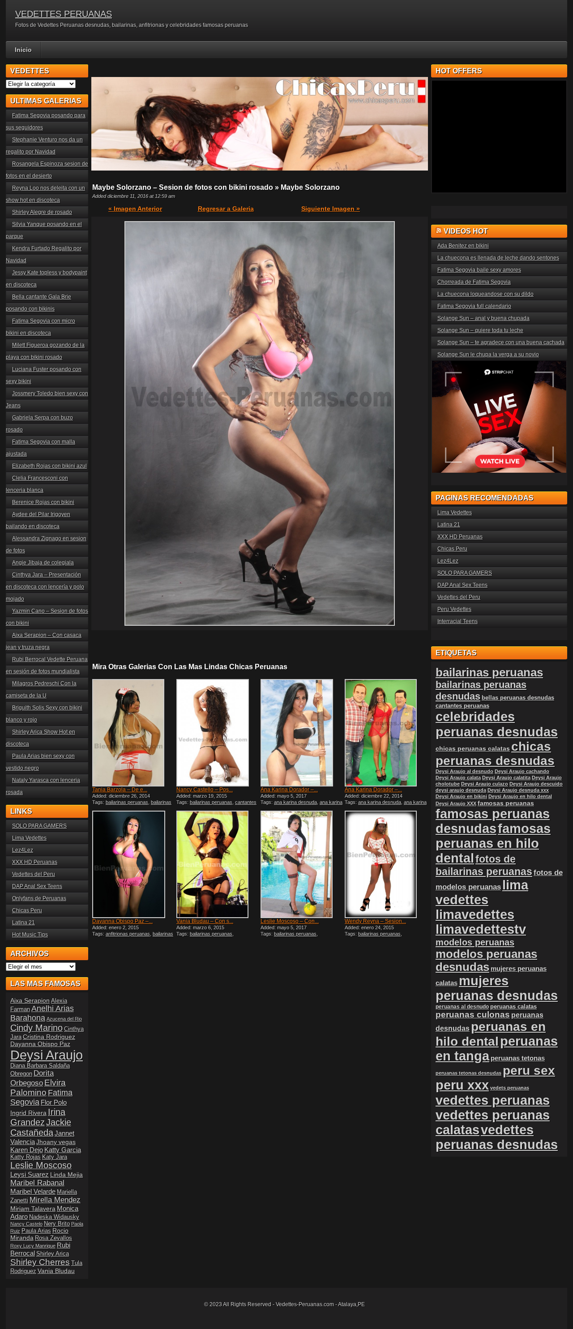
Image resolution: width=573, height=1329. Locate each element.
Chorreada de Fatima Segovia (474, 282)
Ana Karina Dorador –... (289, 789)
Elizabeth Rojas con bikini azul (49, 466)
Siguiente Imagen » (330, 208)
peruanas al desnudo (462, 1007)
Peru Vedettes (454, 609)
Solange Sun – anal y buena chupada (483, 318)
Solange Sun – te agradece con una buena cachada (500, 342)
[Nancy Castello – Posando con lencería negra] (217, 732)
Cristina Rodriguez (49, 1036)
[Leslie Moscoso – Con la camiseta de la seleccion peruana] (302, 864)
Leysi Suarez (29, 1174)
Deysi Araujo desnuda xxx (518, 790)
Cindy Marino (36, 1028)
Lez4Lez (22, 850)
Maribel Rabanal (37, 1183)
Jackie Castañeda (40, 1127)
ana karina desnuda (295, 802)
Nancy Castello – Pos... (204, 789)
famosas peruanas (506, 803)
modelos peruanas (475, 942)
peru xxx (462, 1085)
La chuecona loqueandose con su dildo (485, 294)
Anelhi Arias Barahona (42, 1013)
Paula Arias (36, 1231)
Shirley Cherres (40, 1262)
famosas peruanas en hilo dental (493, 843)
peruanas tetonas (518, 1058)
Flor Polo (54, 1102)
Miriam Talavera (33, 1208)
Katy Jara (54, 1157)
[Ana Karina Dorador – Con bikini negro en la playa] (302, 732)
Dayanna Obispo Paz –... (122, 921)
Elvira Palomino (38, 1087)
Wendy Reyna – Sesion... (375, 921)
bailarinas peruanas (127, 802)
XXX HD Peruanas (34, 862)
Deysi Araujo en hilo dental (520, 796)
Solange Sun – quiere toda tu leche (480, 330)
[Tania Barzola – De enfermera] (133, 732)
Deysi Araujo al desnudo (464, 771)
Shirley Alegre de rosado (42, 212)
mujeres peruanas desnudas (497, 988)
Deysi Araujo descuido (536, 783)
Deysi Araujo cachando (522, 771)
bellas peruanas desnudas (518, 698)
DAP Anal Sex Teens (37, 886)
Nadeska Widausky (54, 1217)
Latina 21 (23, 922)
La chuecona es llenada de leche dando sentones (498, 258)
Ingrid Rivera (28, 1112)
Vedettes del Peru (33, 874)
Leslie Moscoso (41, 1165)
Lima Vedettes (29, 838)
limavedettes (475, 914)
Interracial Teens (457, 621)
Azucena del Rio (64, 1018)
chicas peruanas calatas (473, 748)
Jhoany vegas (56, 1141)
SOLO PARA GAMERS (39, 826)
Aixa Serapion (30, 1000)
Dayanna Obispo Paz (40, 1043)
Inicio (23, 49)
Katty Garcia (62, 1150)
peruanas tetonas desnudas (468, 1073)
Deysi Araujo (46, 1054)
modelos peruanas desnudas (486, 960)
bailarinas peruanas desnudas (131, 804)
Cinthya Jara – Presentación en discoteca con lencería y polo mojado (45, 587)
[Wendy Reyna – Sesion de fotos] (386, 864)
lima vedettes (482, 892)
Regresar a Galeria (226, 208)
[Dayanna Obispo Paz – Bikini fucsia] (133, 864)
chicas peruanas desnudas (495, 753)
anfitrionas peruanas (128, 933)
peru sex (529, 1070)
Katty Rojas (25, 1157)
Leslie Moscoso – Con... (290, 921)
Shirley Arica (52, 1254)
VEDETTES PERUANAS (63, 14)
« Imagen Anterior (135, 208)
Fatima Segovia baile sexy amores (479, 270)
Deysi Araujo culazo (484, 783)
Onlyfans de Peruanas (39, 898)
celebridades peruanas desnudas (497, 724)
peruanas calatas (513, 1006)
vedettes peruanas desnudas (497, 1137)
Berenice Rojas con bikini (43, 502)
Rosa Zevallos (53, 1238)
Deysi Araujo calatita (506, 777)
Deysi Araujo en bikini (461, 796)
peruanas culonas (473, 1014)
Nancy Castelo (26, 1223)
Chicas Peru (27, 910)
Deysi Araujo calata (458, 777)
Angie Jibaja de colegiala (43, 563)
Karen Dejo (26, 1150)
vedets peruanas (509, 1087)
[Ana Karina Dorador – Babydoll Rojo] (386, 732)
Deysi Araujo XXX (456, 803)
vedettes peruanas (493, 1100)
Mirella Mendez (55, 1200)
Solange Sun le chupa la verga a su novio (488, 354)
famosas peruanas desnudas (493, 821)
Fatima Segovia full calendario (474, 306)
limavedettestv (481, 929)
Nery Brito (57, 1224)
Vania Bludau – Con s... (204, 921)
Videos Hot (466, 231)
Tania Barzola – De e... (119, 789)
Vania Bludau (56, 1270)
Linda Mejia (66, 1174)
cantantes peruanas (462, 705)
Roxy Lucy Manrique (33, 1245)
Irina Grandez (37, 1117)
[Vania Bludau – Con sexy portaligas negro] (217, 864)
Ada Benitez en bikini (463, 246)
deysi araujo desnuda (461, 790)
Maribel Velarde (33, 1191)
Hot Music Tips (30, 935)
